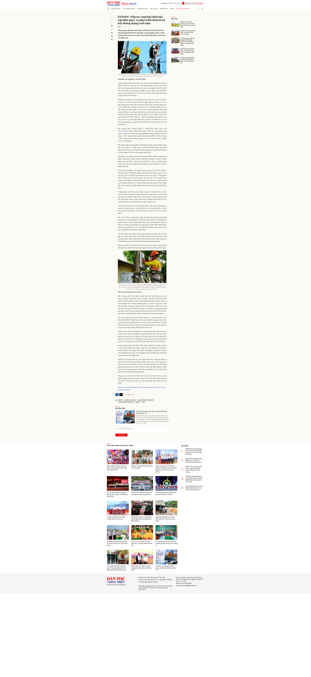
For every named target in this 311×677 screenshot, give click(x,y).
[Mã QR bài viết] (112, 39)
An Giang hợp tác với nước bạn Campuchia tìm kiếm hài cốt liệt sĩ (166, 543)
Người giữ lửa (164, 8)
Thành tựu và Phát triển (183, 8)
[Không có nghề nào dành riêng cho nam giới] (142, 457)
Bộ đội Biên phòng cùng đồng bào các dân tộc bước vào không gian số (194, 460)
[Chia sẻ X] (121, 394)
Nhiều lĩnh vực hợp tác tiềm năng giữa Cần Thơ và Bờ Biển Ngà (141, 568)
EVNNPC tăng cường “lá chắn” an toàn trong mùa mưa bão (187, 32)
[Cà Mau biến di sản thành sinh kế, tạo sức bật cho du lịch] (166, 483)
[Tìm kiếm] (198, 9)
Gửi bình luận (121, 435)
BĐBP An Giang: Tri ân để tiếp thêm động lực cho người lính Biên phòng (141, 519)
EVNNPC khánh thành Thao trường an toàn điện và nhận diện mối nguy (187, 51)
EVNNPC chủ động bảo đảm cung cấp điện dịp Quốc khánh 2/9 (151, 412)
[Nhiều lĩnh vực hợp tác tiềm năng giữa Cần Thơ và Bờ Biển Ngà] (142, 557)
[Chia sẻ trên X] (112, 29)
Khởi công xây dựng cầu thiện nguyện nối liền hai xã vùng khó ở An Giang (194, 469)
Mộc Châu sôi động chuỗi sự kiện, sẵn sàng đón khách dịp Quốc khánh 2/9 (117, 468)
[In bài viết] (112, 36)
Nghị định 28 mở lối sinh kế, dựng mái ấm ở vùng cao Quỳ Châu (165, 519)
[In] (129, 394)
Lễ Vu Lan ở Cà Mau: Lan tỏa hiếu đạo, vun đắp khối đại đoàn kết (142, 543)
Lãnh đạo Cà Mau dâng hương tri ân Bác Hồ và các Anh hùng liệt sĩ (117, 543)
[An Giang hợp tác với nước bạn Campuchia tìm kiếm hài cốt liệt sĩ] (166, 532)
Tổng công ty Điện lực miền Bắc (125, 402)
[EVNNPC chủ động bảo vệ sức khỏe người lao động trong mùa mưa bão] (175, 59)
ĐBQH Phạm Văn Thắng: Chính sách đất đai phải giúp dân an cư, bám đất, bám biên (194, 451)
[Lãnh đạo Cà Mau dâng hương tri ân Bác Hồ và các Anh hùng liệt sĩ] (118, 532)
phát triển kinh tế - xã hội (130, 400)
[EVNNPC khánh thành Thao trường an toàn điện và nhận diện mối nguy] (175, 51)
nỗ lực (143, 402)
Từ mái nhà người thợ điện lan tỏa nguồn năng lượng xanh (141, 493)
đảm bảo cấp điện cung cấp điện (145, 400)
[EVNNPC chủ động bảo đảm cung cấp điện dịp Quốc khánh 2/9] (125, 416)
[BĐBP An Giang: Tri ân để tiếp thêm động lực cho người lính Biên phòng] (142, 508)
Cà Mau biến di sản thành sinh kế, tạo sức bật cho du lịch (166, 493)
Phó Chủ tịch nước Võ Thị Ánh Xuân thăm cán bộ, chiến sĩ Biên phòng (194, 488)
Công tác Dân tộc (116, 8)
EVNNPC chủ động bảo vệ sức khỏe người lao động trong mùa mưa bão (187, 60)
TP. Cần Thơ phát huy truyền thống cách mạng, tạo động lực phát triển (117, 494)
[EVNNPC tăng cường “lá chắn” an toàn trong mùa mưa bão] (175, 32)
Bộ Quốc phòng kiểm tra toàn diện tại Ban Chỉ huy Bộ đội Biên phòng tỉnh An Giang (194, 478)
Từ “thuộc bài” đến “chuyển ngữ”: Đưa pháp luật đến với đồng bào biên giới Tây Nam (116, 568)
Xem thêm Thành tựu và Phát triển (120, 445)
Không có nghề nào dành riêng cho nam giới (142, 467)
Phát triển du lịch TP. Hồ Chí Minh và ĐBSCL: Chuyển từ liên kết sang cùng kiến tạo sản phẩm (166, 469)
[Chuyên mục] (202, 9)
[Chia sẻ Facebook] (112, 26)
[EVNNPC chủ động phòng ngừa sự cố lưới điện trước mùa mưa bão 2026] (175, 24)
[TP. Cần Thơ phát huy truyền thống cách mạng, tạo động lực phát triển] (118, 483)
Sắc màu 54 (153, 8)
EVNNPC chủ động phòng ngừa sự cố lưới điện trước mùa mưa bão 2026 (188, 24)
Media (172, 8)
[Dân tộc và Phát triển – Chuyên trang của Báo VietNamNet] (113, 3)
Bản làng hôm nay (143, 8)
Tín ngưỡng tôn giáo (129, 8)
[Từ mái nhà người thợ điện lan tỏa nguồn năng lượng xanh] (142, 483)
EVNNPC (125, 131)
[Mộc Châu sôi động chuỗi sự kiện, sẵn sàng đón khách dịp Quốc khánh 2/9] (118, 457)
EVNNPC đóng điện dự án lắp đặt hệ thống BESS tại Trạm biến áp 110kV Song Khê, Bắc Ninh (187, 42)
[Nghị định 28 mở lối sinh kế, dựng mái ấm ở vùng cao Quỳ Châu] (166, 508)
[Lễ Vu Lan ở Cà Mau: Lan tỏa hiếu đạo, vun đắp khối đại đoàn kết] (142, 532)
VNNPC (120, 400)
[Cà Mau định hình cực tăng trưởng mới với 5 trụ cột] (118, 508)
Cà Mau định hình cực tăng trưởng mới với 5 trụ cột (116, 518)
